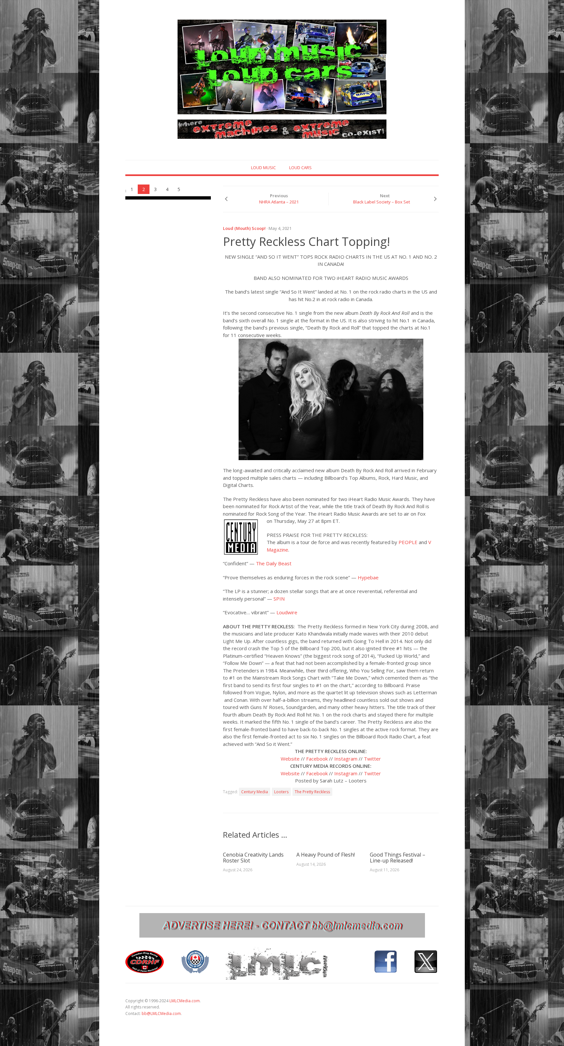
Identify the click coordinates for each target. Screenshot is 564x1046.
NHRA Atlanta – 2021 (279, 202)
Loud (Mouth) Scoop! (244, 228)
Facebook (317, 758)
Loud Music (263, 167)
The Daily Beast (273, 563)
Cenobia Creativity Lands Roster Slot (253, 857)
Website (290, 758)
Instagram (345, 758)
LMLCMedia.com (184, 1001)
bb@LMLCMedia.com (161, 1013)
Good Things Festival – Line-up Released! (397, 857)
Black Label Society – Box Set (381, 202)
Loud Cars (300, 167)
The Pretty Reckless (312, 792)
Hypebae (368, 577)
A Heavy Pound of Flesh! (325, 854)
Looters (281, 792)
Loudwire (286, 612)
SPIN (279, 598)
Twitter (372, 758)
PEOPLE (408, 542)
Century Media (254, 792)
